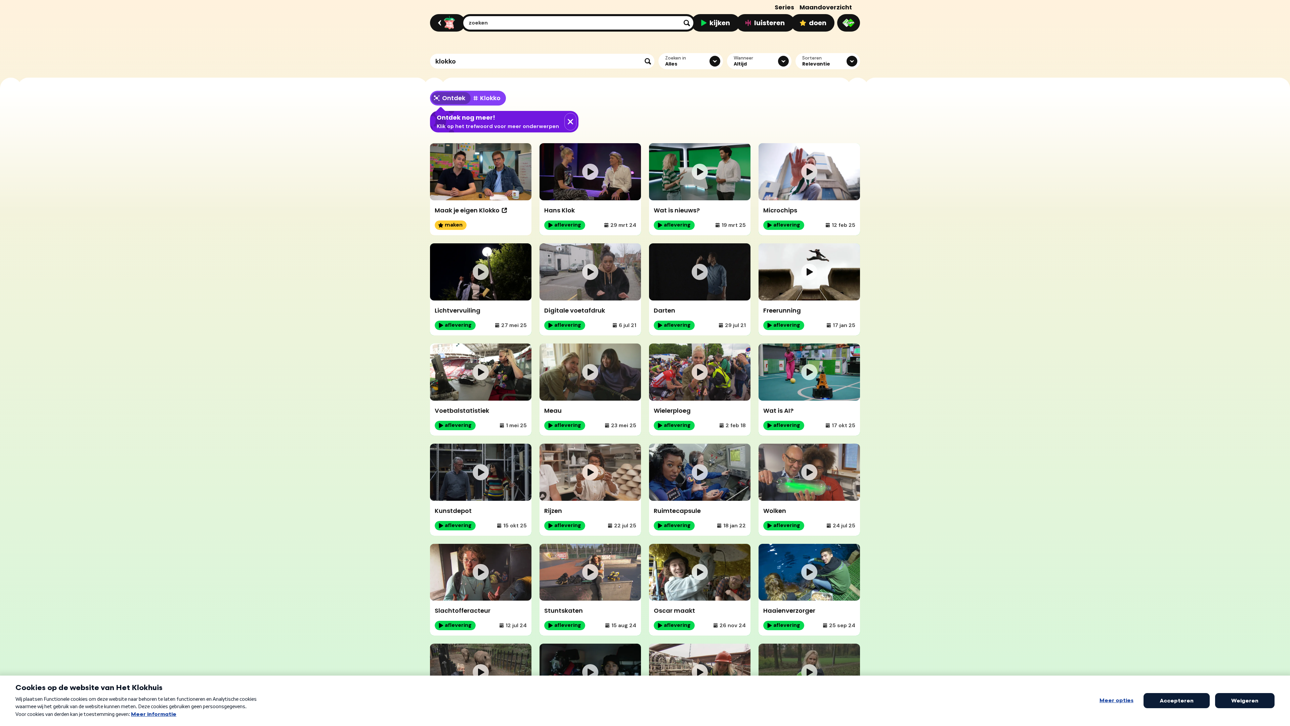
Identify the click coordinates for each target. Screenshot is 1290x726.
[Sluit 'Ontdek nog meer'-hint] (570, 121)
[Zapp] (848, 23)
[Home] (446, 23)
